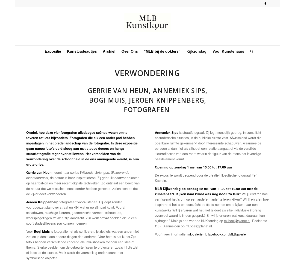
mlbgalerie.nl (196, 234)
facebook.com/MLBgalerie (227, 234)
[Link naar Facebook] (265, 3)
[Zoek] (250, 51)
